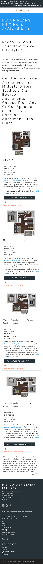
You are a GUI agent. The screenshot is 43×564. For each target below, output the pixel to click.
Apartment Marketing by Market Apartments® (17, 511)
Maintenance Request (8, 551)
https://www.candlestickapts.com (11, 501)
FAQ (34, 4)
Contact (4, 529)
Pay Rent (4, 547)
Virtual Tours (5, 531)
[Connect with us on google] (4, 506)
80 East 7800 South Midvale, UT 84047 (13, 4)
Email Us (4, 499)
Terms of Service (29, 561)
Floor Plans (5, 525)
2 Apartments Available (19, 198)
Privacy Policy (20, 561)
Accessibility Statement (8, 533)
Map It (28, 4)
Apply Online (24, 2)
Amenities (5, 523)
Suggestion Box (6, 553)
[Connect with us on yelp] (7, 506)
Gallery (4, 522)
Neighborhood (6, 527)
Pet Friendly (5, 555)
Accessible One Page (8, 534)
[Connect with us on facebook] (10, 506)
